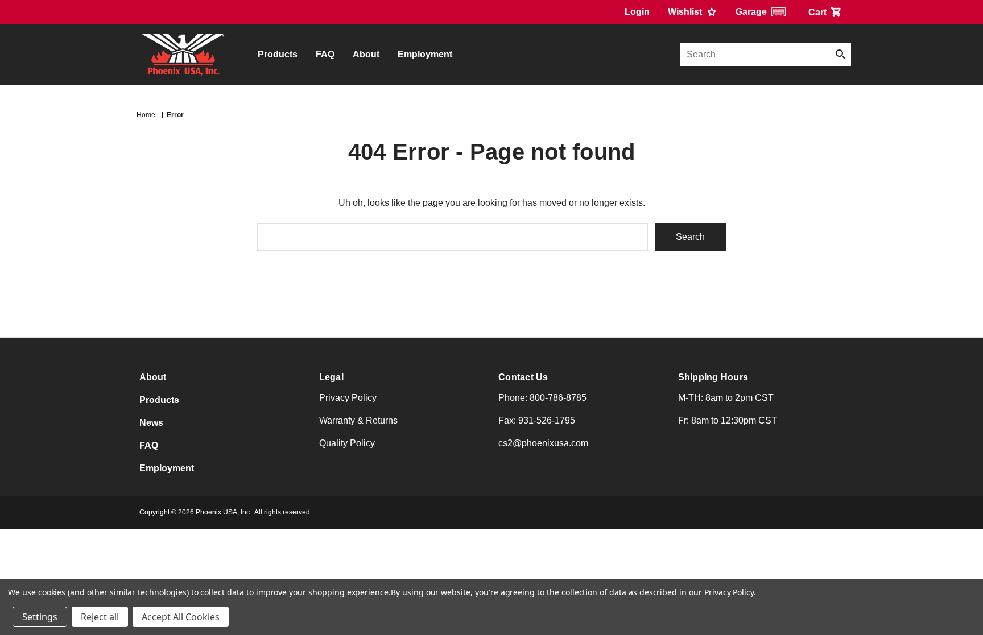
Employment (425, 54)
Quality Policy (347, 443)
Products (278, 54)
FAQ (325, 54)
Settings (39, 617)
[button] (762, 11)
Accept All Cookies (181, 617)
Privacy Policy (348, 397)
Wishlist (686, 11)
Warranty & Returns (358, 420)
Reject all (100, 617)
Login (637, 11)
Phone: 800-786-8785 (542, 397)
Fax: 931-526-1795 (536, 420)
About (366, 54)
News (151, 423)
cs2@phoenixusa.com (543, 443)
